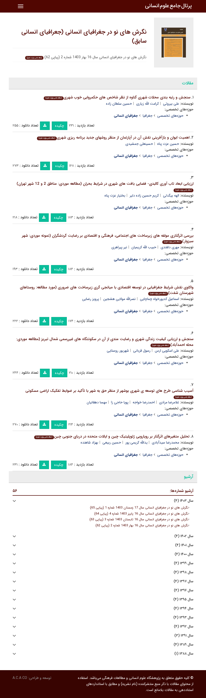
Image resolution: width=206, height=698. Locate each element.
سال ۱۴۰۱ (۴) (184, 545)
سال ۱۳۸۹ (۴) (183, 644)
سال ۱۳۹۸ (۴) (183, 572)
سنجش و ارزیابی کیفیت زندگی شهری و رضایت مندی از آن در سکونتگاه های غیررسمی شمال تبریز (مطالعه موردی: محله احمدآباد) (104, 342)
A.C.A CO (20, 678)
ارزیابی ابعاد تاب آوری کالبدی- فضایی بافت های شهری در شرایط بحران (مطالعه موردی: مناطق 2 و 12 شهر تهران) (105, 186)
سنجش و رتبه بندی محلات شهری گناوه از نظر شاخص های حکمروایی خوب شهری (117, 97)
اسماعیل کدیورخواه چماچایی (159, 299)
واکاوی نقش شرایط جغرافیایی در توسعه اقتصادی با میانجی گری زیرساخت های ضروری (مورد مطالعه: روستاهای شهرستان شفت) (106, 290)
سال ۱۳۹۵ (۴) (183, 599)
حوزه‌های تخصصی (170, 115)
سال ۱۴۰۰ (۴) (184, 554)
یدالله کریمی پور (136, 442)
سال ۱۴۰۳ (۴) (183, 500)
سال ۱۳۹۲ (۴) (183, 626)
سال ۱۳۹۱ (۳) (183, 635)
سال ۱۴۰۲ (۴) (183, 536)
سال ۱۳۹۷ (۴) (183, 581)
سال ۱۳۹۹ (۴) (183, 563)
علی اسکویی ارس (167, 350)
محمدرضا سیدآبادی (165, 442)
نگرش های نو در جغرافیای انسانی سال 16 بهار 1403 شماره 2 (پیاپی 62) (141, 525)
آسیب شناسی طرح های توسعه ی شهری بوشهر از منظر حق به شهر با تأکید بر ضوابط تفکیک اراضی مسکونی (109, 393)
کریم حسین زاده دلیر (144, 195)
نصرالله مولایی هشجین (119, 299)
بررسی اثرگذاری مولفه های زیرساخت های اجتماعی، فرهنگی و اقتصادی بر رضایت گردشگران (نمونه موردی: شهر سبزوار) (107, 238)
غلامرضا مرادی (169, 402)
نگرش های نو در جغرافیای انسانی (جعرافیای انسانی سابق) (83, 36)
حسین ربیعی (111, 442)
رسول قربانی (141, 350)
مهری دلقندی (170, 247)
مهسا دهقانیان (97, 402)
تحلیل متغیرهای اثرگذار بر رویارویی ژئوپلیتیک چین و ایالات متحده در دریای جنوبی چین (112, 436)
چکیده (59, 126)
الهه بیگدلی (171, 195)
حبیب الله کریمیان (143, 247)
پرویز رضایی (90, 299)
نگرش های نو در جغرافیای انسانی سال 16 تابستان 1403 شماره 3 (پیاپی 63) (138, 519)
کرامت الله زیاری (147, 103)
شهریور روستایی (118, 350)
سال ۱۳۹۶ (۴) (183, 590)
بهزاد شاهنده (89, 442)
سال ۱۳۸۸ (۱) (183, 653)
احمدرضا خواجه (144, 402)
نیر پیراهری (119, 247)
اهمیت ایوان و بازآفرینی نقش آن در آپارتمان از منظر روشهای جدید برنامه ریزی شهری (114, 138)
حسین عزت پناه (168, 144)
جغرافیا (147, 115)
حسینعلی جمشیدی (139, 144)
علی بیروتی (171, 103)
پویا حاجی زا (119, 402)
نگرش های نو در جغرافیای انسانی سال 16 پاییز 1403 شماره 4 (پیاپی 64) (141, 513)
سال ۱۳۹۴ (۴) (183, 608)
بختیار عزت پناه (115, 195)
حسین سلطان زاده (119, 103)
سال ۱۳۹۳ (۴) (183, 617)
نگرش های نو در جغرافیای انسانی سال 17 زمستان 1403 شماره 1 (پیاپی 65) (139, 507)
